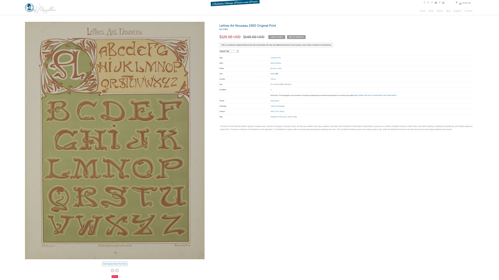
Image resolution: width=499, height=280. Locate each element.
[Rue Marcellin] (40, 13)
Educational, (275, 101)
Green (273, 111)
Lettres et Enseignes (278, 106)
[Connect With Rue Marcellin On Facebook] (428, 3)
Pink (277, 111)
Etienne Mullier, (276, 63)
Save (115, 277)
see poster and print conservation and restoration (375, 95)
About (440, 11)
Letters (289, 117)
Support (457, 11)
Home (423, 11)
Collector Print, (276, 58)
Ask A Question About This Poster (114, 264)
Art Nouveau (282, 117)
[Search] (439, 3)
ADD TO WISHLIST (296, 37)
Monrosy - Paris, (276, 68)
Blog (448, 11)
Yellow (282, 111)
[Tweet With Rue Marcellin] (424, 3)
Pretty (295, 117)
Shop (431, 11)
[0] (465, 3)
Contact (468, 11)
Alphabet (274, 117)
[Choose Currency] (436, 3)
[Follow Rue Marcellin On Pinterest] (432, 3)
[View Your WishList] (456, 3)
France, (273, 79)
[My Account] (448, 3)
